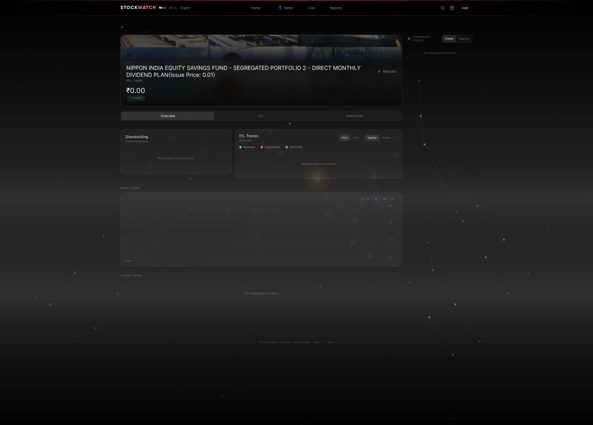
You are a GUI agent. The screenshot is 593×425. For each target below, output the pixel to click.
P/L (261, 116)
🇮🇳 (162, 7)
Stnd (344, 137)
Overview (168, 116)
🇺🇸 (173, 7)
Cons (356, 137)
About (317, 342)
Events (449, 38)
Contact (329, 342)
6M (384, 198)
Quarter (372, 137)
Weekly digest (302, 342)
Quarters (464, 38)
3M (376, 198)
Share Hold (354, 116)
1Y (392, 198)
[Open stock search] (442, 8)
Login (465, 7)
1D (367, 198)
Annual (386, 137)
